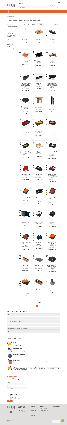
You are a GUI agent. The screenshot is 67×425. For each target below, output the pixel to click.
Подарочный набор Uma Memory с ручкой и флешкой (25, 152)
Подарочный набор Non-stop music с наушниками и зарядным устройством (52, 175)
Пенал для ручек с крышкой (52, 60)
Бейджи (8, 46)
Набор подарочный (38, 174)
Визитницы (9, 24)
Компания (33, 406)
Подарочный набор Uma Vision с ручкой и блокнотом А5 (52, 198)
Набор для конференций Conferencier (25, 220)
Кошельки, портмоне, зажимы (12, 29)
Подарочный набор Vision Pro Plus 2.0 (52, 243)
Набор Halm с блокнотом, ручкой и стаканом (38, 107)
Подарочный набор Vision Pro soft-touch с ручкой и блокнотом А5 (25, 243)
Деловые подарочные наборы (12, 26)
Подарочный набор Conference (38, 243)
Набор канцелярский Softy (25, 60)
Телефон (9, 386)
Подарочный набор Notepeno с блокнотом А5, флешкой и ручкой (25, 289)
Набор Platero (38, 83)
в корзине (58, 6)
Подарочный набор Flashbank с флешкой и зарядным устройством (52, 130)
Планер (38, 151)
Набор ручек (25, 265)
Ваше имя (8, 382)
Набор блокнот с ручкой (38, 265)
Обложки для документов (11, 31)
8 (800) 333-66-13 (21, 406)
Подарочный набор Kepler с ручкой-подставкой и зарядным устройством (25, 84)
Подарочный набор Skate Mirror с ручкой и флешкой (25, 129)
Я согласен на (16, 391)
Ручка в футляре (52, 106)
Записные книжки (10, 44)
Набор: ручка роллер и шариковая (38, 198)
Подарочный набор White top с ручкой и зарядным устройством (52, 152)
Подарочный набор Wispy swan (25, 198)
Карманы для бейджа (10, 48)
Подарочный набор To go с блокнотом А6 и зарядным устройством (52, 266)
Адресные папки (10, 40)
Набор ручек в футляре (38, 60)
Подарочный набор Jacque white (39, 220)
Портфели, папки (10, 33)
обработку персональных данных (18, 391)
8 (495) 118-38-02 (22, 3)
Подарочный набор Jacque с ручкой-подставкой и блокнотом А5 (25, 107)
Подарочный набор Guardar (25, 174)
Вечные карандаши (10, 42)
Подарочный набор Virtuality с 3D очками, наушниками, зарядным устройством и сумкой (52, 85)
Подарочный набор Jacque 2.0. (52, 220)
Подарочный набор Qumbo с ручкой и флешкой (38, 129)
